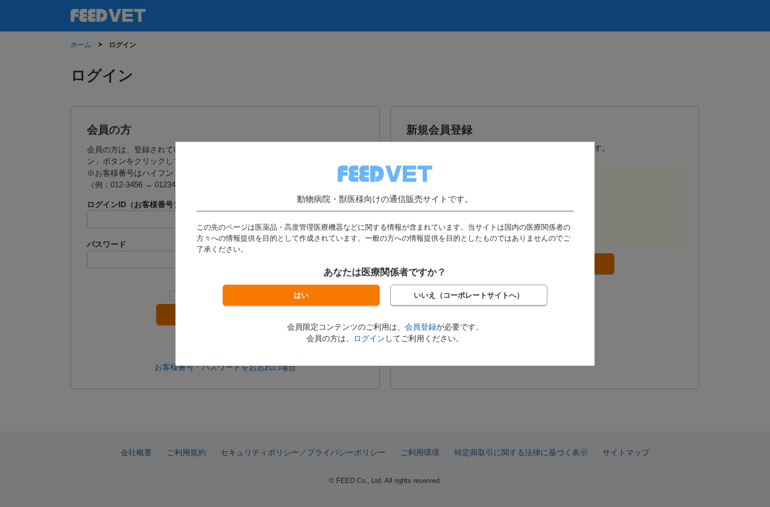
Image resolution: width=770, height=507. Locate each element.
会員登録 (420, 326)
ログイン (369, 338)
